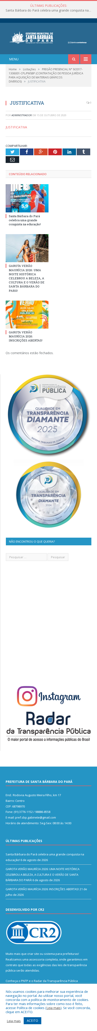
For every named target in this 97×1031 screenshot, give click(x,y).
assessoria (36, 959)
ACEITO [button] (32, 1020)
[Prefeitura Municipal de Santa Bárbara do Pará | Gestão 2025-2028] (48, 36)
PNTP (24, 981)
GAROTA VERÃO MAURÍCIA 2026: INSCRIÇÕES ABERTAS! (25, 336)
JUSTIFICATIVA (16, 127)
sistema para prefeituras (61, 954)
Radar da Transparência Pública (56, 981)
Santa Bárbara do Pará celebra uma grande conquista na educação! (25, 220)
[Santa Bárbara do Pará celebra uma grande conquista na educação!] (27, 198)
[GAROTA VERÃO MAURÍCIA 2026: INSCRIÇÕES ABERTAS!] (27, 315)
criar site (33, 954)
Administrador (22, 115)
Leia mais (53, 1008)
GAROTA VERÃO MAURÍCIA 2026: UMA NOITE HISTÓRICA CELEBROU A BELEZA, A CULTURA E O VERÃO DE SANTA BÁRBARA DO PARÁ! (50, 10)
